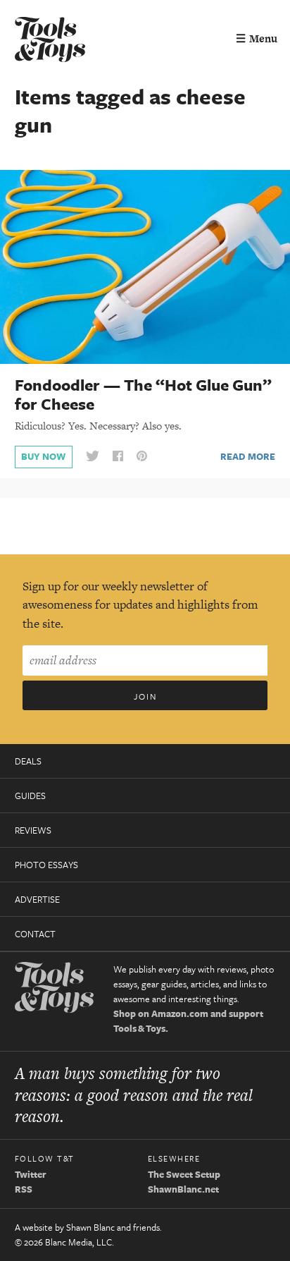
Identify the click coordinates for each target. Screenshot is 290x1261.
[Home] (50, 41)
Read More (247, 456)
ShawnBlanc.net (183, 1189)
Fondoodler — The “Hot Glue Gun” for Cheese (143, 394)
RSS (23, 1189)
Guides (30, 795)
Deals (28, 761)
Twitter (30, 1174)
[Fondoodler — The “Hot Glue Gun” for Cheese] (145, 266)
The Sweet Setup (184, 1174)
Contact (35, 934)
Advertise (37, 899)
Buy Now (43, 456)
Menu (256, 38)
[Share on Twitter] (92, 456)
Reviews (33, 830)
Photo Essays (46, 865)
